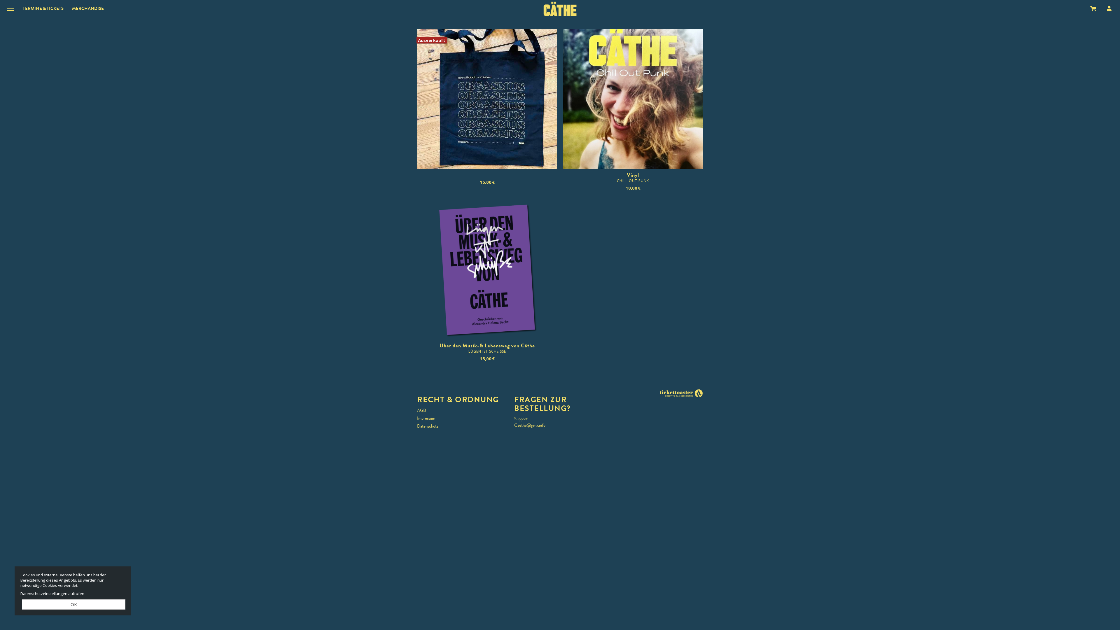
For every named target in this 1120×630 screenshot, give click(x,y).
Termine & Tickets (43, 8)
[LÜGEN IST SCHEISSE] (487, 270)
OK (74, 604)
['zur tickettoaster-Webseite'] (681, 393)
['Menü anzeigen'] (10, 8)
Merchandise (88, 8)
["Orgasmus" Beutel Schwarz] (487, 99)
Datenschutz (427, 426)
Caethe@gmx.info (529, 425)
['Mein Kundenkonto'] (1109, 8)
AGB (421, 410)
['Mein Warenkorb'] (1093, 8)
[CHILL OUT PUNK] (633, 99)
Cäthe (560, 8)
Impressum (426, 418)
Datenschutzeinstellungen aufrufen (52, 593)
